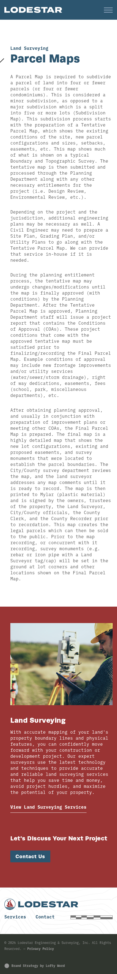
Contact (45, 917)
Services (15, 917)
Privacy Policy (40, 948)
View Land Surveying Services (48, 807)
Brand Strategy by (38, 965)
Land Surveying (29, 48)
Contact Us (30, 856)
